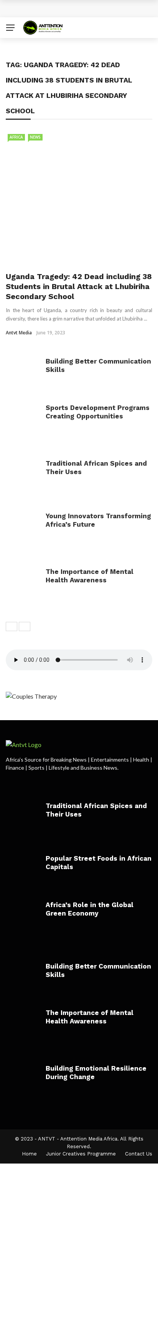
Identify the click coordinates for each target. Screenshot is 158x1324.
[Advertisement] (79, 1243)
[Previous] (11, 626)
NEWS (35, 137)
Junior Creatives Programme (81, 1154)
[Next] (24, 626)
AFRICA (16, 137)
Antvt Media (19, 332)
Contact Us (138, 1154)
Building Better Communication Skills (73, 8)
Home (29, 1154)
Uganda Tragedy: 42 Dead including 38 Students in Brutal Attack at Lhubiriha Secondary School (79, 286)
